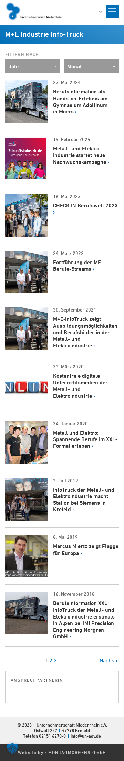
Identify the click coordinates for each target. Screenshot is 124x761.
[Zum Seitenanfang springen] (118, 679)
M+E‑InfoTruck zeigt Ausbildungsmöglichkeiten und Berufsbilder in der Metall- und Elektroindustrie (85, 332)
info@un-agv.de (86, 736)
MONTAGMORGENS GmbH (77, 752)
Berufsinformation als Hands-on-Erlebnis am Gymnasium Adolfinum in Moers (80, 101)
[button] (12, 748)
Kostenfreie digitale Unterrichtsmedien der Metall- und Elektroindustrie (80, 386)
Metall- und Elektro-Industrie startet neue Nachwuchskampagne (79, 155)
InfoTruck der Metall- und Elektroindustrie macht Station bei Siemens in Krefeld (83, 499)
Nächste (109, 660)
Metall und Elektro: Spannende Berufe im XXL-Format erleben (85, 439)
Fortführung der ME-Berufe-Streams (78, 265)
